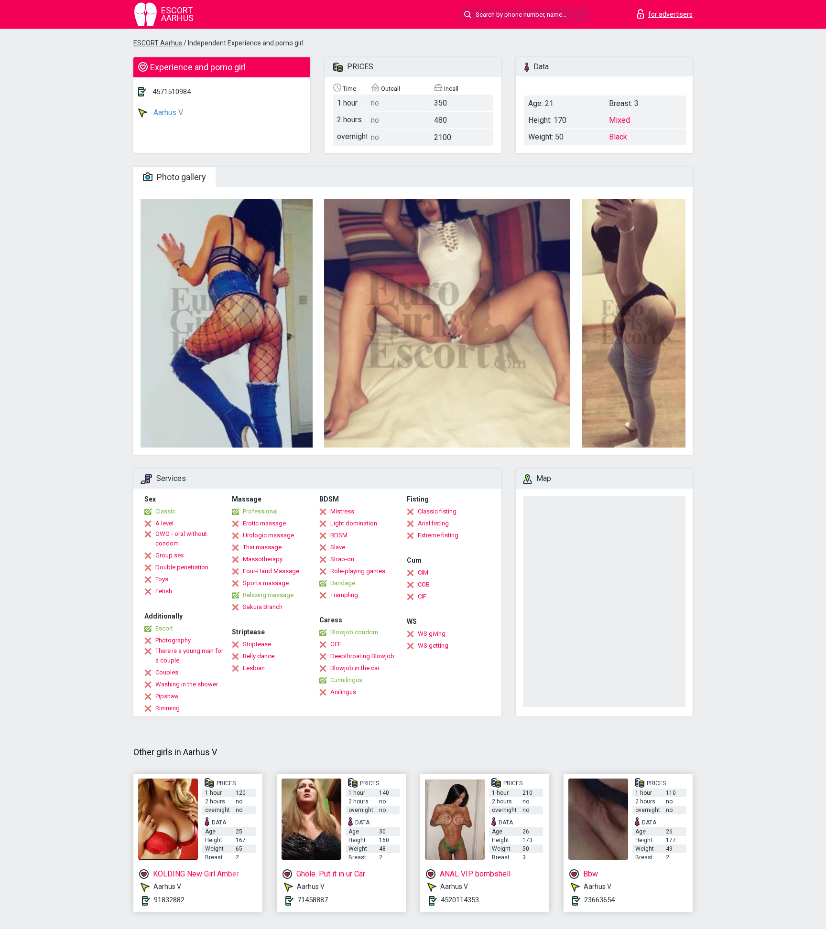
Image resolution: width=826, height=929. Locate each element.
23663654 (599, 900)
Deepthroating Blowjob (362, 656)
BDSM (339, 535)
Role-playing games (357, 571)
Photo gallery (180, 177)
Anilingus (343, 691)
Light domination (353, 523)
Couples (166, 672)
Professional (260, 511)
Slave (337, 547)
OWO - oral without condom (181, 538)
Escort (164, 628)
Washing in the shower (186, 684)
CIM (423, 572)
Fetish (163, 591)
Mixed (619, 120)
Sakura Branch (263, 606)
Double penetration (181, 567)
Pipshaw (167, 696)
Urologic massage (268, 535)
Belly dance (258, 656)
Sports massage (266, 583)
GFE (335, 644)
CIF (422, 596)
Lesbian (254, 668)
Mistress (342, 511)
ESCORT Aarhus (157, 43)
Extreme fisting (438, 535)
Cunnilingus (346, 679)
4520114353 (460, 900)
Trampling (344, 594)
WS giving (432, 633)
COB (424, 584)
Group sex (169, 555)
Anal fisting (433, 523)
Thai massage (262, 547)
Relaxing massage (268, 594)
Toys (161, 579)
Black (618, 136)
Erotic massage (264, 523)
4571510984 (171, 91)
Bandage (342, 583)
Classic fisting (437, 511)
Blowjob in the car (355, 668)
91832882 (169, 900)
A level (164, 523)
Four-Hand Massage (271, 571)
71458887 (312, 900)
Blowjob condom (354, 632)
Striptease (257, 644)
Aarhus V (167, 112)
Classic (165, 511)
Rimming (167, 708)
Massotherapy (263, 559)
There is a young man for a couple (189, 655)
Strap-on (342, 559)
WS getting (433, 645)
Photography (173, 640)
